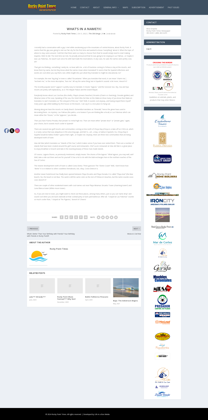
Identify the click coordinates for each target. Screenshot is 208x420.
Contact (84, 7)
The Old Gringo (95, 33)
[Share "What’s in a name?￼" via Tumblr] (76, 217)
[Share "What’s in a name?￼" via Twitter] (66, 217)
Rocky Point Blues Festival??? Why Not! (66, 298)
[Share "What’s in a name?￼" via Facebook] (61, 217)
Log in (148, 49)
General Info (110, 7)
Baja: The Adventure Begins (125, 301)
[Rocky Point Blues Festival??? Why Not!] (70, 285)
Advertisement (156, 7)
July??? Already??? (37, 297)
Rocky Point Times (68, 33)
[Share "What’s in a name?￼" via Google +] (71, 217)
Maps (125, 7)
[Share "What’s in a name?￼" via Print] (85, 217)
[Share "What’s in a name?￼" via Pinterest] (80, 217)
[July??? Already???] (42, 285)
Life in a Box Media (102, 414)
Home (73, 7)
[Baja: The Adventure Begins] (126, 287)
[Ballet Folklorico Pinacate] (98, 285)
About (96, 7)
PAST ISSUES (173, 7)
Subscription (138, 7)
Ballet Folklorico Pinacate (96, 297)
